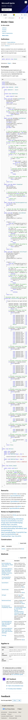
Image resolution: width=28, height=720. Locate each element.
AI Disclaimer (4, 712)
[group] (14, 284)
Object (9, 63)
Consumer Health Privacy (7, 716)
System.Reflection (11, 42)
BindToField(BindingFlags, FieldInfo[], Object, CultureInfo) (7, 565)
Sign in (25, 14)
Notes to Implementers (7, 33)
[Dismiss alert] (26, 2)
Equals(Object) (5, 582)
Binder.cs (7, 45)
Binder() (3, 548)
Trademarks (3, 718)
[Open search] (21, 15)
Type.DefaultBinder (14, 508)
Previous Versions (13, 712)
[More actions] (26, 18)
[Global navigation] (1, 15)
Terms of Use (18, 716)
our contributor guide (17, 674)
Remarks (4, 31)
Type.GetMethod (14, 501)
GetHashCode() (5, 589)
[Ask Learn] (19, 18)
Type (19, 595)
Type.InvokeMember (15, 495)
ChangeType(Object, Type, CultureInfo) (11, 536)
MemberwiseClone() (6, 600)
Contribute (3, 714)
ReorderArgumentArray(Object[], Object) (11, 526)
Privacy (9, 714)
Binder (15, 494)
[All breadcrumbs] (2, 18)
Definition (4, 28)
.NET (6, 18)
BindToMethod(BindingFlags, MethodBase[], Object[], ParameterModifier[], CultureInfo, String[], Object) (12, 520)
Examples (4, 29)
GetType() (4, 595)
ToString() (4, 635)
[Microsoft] (14, 15)
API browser (11, 18)
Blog (19, 712)
